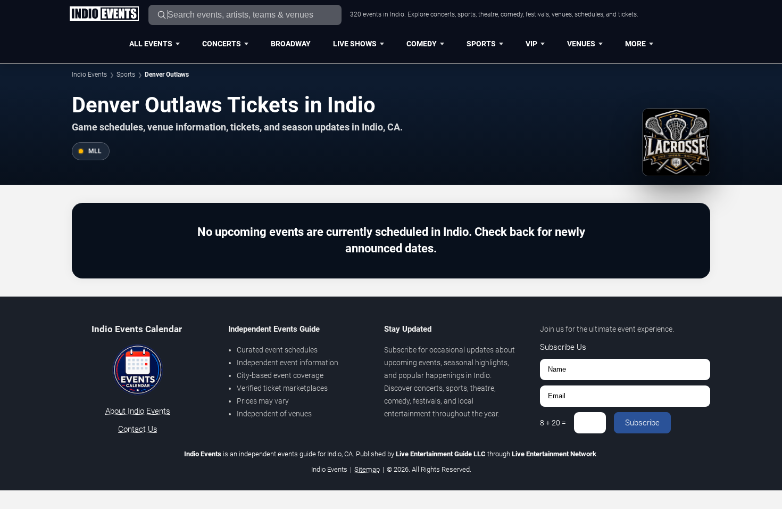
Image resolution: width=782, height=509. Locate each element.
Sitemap (367, 469)
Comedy (421, 43)
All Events (150, 43)
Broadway (291, 43)
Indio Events (89, 74)
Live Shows (355, 43)
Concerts (221, 43)
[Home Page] (104, 14)
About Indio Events (137, 411)
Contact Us (137, 429)
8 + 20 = (553, 422)
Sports (481, 43)
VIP (531, 43)
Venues (581, 43)
